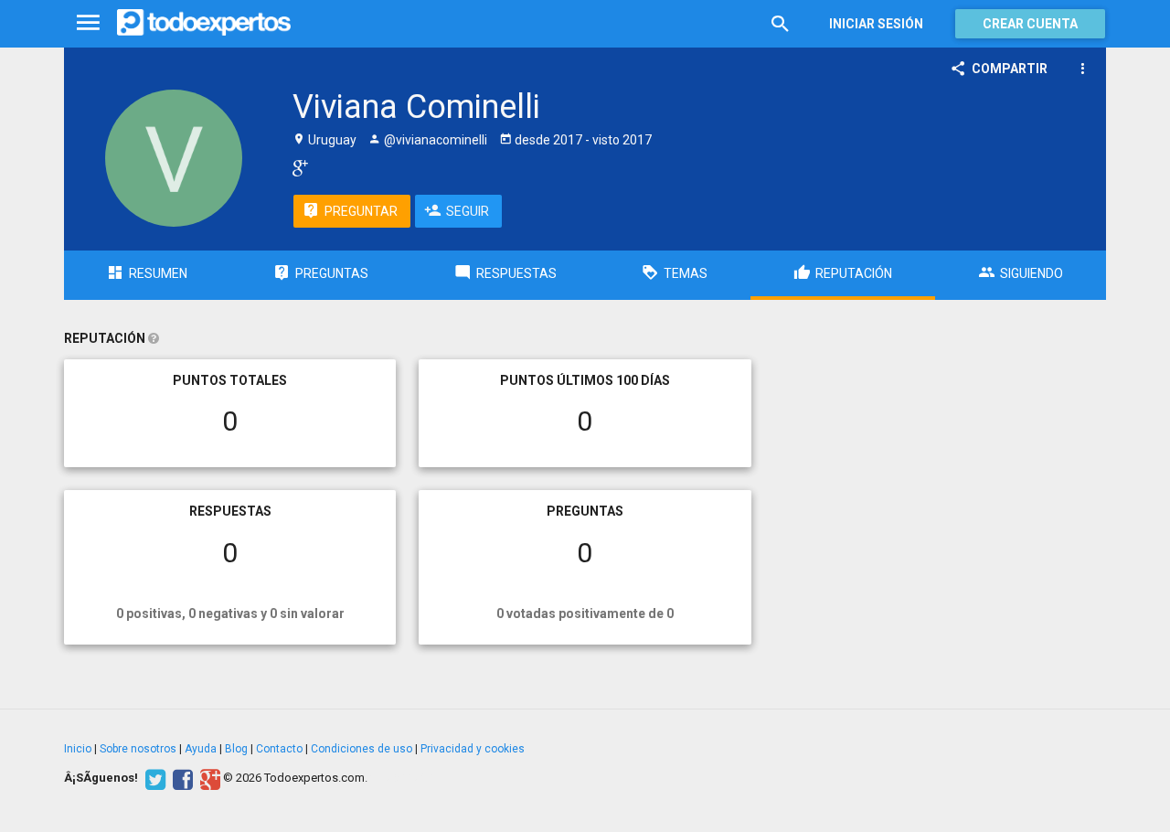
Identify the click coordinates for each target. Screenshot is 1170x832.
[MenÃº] (88, 23)
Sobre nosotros (138, 748)
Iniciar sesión (876, 23)
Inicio (77, 748)
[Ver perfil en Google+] (295, 167)
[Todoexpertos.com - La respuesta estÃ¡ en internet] (203, 23)
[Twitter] (153, 778)
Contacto (279, 748)
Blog (236, 748)
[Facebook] (180, 778)
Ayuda (201, 748)
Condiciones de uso (361, 748)
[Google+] (208, 778)
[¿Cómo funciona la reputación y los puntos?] (153, 338)
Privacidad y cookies (472, 748)
